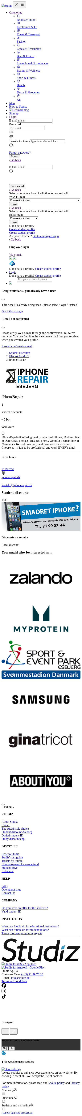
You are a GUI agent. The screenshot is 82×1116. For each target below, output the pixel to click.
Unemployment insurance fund (20, 864)
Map (12, 103)
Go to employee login (46, 236)
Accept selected (11, 1112)
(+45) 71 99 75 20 (32, 974)
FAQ (5, 886)
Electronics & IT (19, 356)
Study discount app (13, 838)
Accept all (27, 1112)
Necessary (8, 1090)
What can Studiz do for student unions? (25, 929)
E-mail (13, 120)
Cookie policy (56, 1082)
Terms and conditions (14, 981)
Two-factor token (19, 141)
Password (15, 124)
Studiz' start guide (12, 857)
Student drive (10, 867)
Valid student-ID (11, 911)
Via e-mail (15, 254)
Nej (5, 1048)
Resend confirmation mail (17, 346)
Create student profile (22, 229)
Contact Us (8, 893)
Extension (8, 871)
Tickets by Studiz (12, 860)
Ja (11, 1048)
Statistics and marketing (16, 1105)
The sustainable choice (15, 828)
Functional (8, 1097)
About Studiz (10, 821)
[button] (14, 156)
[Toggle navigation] (19, 5)
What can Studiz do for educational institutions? (30, 926)
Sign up (13, 113)
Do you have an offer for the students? (25, 908)
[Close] (3, 299)
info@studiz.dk (20, 977)
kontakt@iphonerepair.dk (17, 485)
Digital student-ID (12, 835)
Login (12, 272)
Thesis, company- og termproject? (22, 933)
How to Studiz (18, 106)
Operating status (11, 889)
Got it (5, 311)
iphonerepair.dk (11, 477)
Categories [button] (15, 12)
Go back (16, 160)
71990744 (8, 469)
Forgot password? (20, 152)
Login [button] (12, 116)
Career (6, 825)
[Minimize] (5, 1031)
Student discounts (19, 352)
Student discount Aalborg (17, 832)
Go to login (16, 311)
